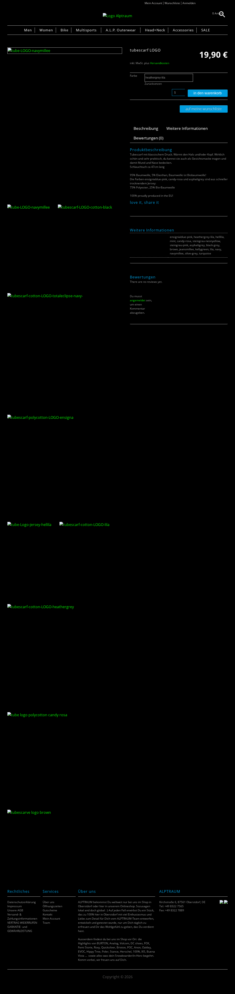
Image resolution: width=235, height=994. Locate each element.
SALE (205, 30)
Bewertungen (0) (148, 138)
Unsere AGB (15, 910)
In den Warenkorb (207, 93)
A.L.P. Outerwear (121, 30)
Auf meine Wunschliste (203, 108)
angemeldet (137, 300)
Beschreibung (146, 128)
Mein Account (153, 3)
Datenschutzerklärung (21, 902)
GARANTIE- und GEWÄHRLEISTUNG (19, 929)
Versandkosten (159, 63)
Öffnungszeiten (52, 906)
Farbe (133, 76)
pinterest (143, 207)
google (149, 207)
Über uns (48, 902)
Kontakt (47, 914)
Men (28, 30)
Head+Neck (155, 30)
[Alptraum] (117, 15)
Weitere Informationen (187, 128)
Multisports (86, 30)
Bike (64, 30)
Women (46, 30)
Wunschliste (172, 3)
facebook (132, 207)
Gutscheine (50, 910)
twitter (138, 207)
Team (46, 923)
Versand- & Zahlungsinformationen (22, 916)
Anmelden (189, 3)
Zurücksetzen (153, 84)
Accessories (183, 30)
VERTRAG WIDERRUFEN (22, 923)
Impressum (14, 906)
